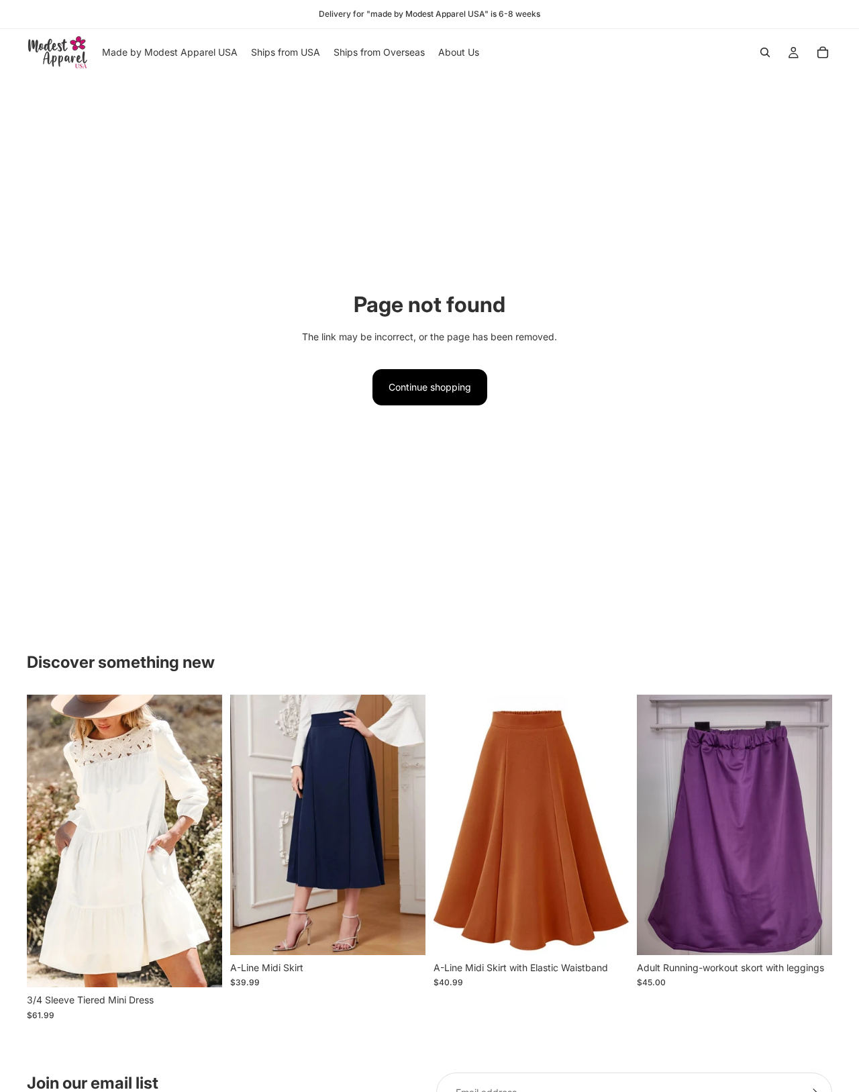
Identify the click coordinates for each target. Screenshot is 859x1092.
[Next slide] (202, 841)
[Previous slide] (47, 841)
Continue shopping (430, 387)
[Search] (765, 52)
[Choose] (201, 967)
